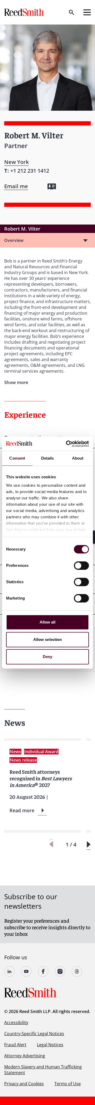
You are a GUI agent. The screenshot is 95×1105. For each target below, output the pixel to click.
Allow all (48, 622)
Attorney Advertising (24, 1056)
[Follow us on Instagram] (60, 971)
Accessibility (16, 1022)
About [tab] (78, 458)
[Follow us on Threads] (77, 971)
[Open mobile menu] (87, 12)
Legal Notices (50, 1045)
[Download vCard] (52, 186)
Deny (47, 656)
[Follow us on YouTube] (26, 971)
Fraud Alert (15, 1045)
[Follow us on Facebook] (43, 971)
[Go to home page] (24, 12)
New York (16, 161)
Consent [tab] (17, 458)
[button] (88, 844)
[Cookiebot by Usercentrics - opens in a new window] (67, 443)
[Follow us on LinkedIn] (9, 971)
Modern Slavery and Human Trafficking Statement (43, 1069)
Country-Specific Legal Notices (34, 1033)
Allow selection (47, 639)
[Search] (71, 12)
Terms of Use (67, 1084)
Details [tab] (47, 458)
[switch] (81, 565)
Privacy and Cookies (24, 1084)
